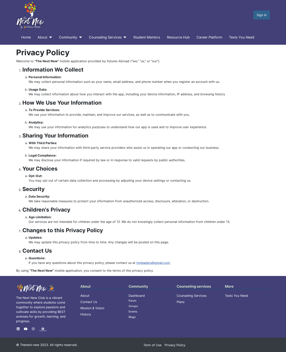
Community (68, 37)
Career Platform (209, 37)
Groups (133, 306)
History (85, 314)
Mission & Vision (92, 308)
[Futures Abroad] (43, 329)
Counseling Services (105, 37)
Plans (180, 302)
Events (133, 311)
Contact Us (88, 302)
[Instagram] (33, 329)
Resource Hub (178, 37)
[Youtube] (26, 329)
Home (26, 37)
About (42, 37)
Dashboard (137, 296)
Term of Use (152, 345)
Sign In (262, 15)
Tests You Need (241, 37)
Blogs (132, 317)
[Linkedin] (18, 329)
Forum (132, 300)
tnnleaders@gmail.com (153, 263)
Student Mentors (146, 37)
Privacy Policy (175, 345)
